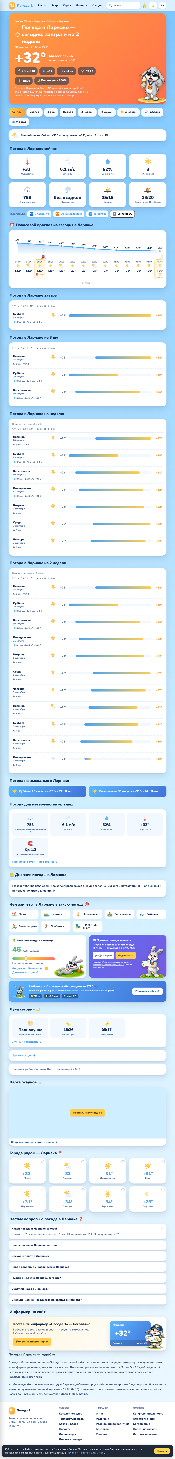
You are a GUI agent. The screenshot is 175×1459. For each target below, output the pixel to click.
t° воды (97, 5)
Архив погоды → (24, 1055)
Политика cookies (145, 1429)
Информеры (67, 1434)
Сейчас (17, 112)
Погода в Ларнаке (58, 21)
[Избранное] (144, 5)
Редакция (102, 1419)
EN (162, 5)
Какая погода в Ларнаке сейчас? (34, 1229)
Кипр (43, 21)
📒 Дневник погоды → (30, 970)
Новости (81, 5)
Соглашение (141, 1424)
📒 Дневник (128, 112)
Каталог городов (70, 1414)
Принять (162, 1451)
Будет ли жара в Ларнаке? (30, 1289)
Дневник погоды (70, 1439)
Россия (42, 5)
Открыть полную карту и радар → (34, 1142)
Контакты (102, 1429)
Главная (19, 21)
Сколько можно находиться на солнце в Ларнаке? (47, 1300)
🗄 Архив (107, 112)
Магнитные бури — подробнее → (35, 862)
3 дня (51, 112)
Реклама (101, 1434)
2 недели (87, 112)
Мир (55, 5)
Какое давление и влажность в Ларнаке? (40, 1267)
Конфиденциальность (148, 1414)
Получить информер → (32, 1341)
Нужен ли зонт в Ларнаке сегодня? (36, 1278)
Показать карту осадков (87, 1112)
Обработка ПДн (144, 1419)
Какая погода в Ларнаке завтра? (34, 1245)
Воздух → (18, 968)
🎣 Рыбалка (152, 112)
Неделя (68, 112)
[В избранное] (17, 34)
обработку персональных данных (108, 964)
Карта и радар (68, 1424)
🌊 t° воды (19, 122)
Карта (67, 5)
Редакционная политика (112, 1424)
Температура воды (71, 1419)
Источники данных (146, 1434)
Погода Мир (32, 21)
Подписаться (125, 955)
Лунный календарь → (27, 1042)
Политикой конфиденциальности (85, 1452)
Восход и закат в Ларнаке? (30, 1256)
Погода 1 (21, 5)
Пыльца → (35, 968)
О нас (99, 1414)
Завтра (34, 112)
